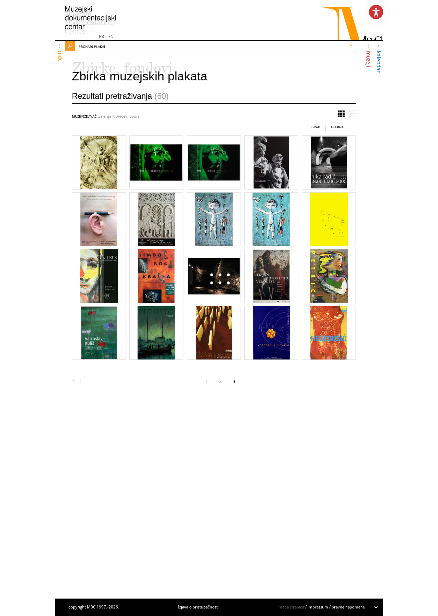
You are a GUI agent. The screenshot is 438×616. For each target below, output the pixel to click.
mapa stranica (291, 607)
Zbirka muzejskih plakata (139, 76)
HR (101, 36)
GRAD (315, 127)
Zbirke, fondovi (122, 65)
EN (111, 36)
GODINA (337, 127)
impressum (318, 607)
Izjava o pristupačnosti (198, 607)
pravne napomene (348, 607)
